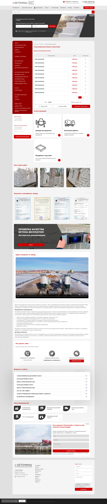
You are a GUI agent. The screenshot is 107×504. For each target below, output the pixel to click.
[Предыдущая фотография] (87, 165)
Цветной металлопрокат (21, 67)
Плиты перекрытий (20, 81)
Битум (16, 97)
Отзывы (70, 7)
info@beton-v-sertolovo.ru (71, 1)
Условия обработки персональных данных (47, 501)
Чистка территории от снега (22, 108)
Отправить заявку (70, 451)
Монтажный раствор (20, 45)
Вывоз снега (18, 103)
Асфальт (17, 99)
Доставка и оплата (27, 7)
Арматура (17, 65)
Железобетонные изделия (22, 72)
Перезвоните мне (76, 361)
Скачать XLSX (63, 106)
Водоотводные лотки (21, 83)
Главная (36, 44)
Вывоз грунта (18, 106)
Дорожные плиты (19, 74)
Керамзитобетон (19, 47)
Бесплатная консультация (22, 136)
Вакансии (63, 7)
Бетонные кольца (20, 79)
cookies (16, 501)
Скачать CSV (44, 106)
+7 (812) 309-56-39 (88, 2)
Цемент (17, 49)
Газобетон (17, 52)
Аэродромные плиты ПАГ (21, 76)
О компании (15, 7)
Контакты (76, 7)
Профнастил (18, 63)
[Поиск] (93, 12)
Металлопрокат (19, 61)
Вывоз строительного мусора (21, 111)
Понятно (22, 501)
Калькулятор (39, 7)
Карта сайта (37, 479)
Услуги (46, 7)
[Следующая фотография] (89, 165)
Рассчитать (52, 26)
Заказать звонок (89, 7)
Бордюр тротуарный (20, 56)
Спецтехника (55, 7)
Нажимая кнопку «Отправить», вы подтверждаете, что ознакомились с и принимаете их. (36, 31)
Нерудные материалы (21, 94)
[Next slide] (89, 193)
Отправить (84, 489)
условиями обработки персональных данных (82, 486)
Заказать (31, 244)
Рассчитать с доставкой (81, 106)
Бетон (16, 43)
